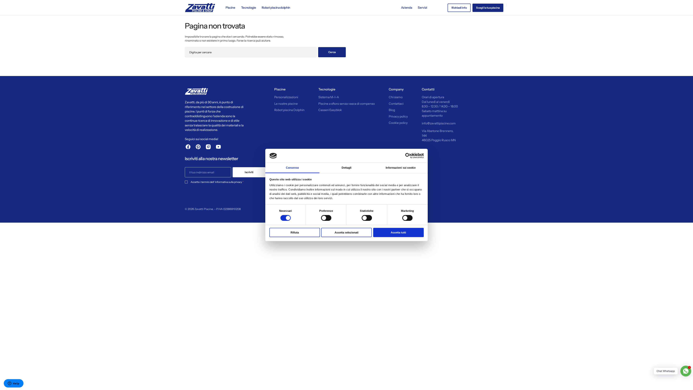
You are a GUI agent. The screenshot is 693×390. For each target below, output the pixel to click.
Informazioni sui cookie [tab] (400, 167)
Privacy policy (398, 116)
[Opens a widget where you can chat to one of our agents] (13, 383)
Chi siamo (396, 97)
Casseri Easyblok (330, 110)
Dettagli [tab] (347, 167)
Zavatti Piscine (204, 209)
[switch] (326, 218)
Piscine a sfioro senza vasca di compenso (346, 103)
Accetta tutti (398, 232)
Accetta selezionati (346, 232)
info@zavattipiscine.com (439, 123)
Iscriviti (249, 172)
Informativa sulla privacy (228, 182)
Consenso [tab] (292, 167)
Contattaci (396, 103)
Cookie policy (398, 123)
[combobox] (251, 52)
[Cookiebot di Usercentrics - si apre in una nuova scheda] (408, 155)
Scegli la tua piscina (488, 7)
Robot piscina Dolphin (289, 110)
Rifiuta (295, 232)
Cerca (332, 52)
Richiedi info (459, 7)
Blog (392, 110)
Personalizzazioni (286, 97)
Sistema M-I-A (328, 97)
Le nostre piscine (286, 103)
